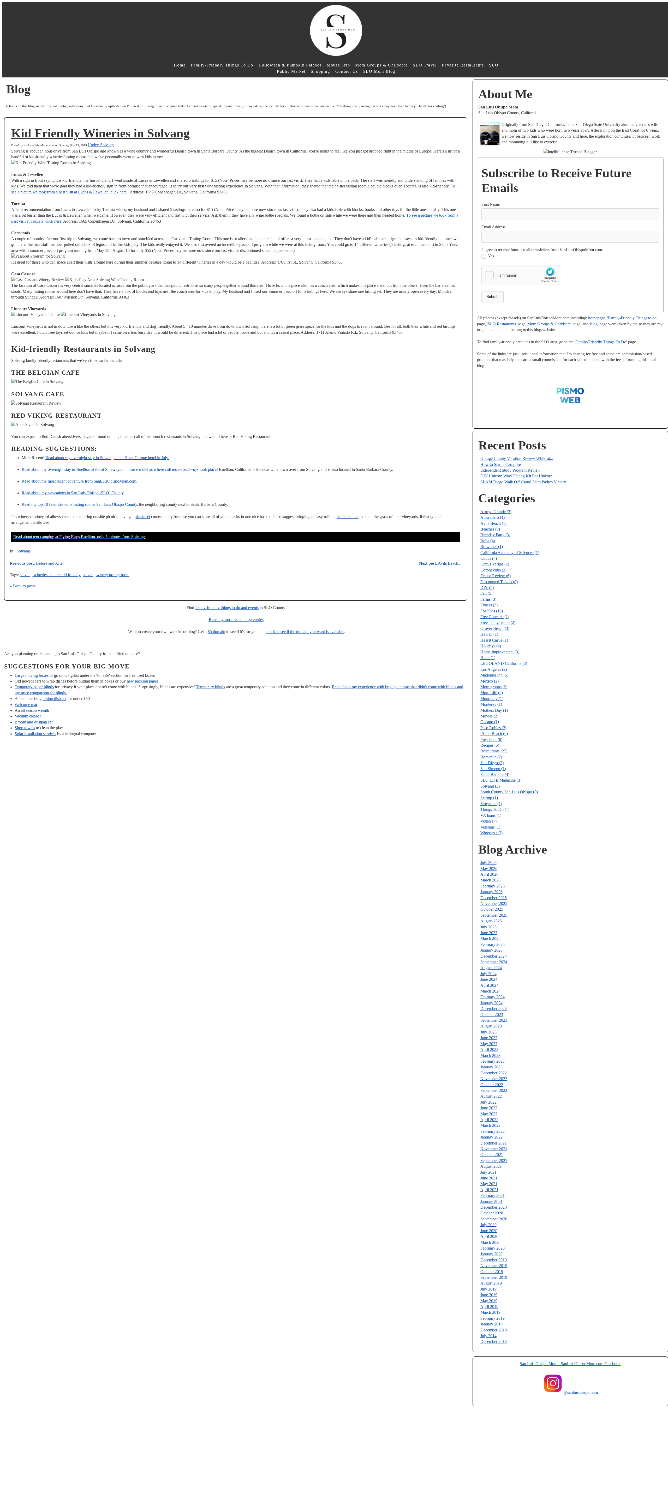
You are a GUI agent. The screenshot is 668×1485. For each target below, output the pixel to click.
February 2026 (492, 886)
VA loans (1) (490, 815)
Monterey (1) (491, 704)
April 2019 (489, 1306)
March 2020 (490, 1242)
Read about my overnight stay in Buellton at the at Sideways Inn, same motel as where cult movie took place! (120, 469)
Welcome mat (26, 704)
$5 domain (216, 631)
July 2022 (488, 1102)
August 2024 (491, 967)
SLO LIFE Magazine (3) (500, 780)
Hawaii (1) (489, 634)
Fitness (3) (489, 605)
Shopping (320, 71)
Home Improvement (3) (499, 652)
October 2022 (491, 1084)
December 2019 (493, 1260)
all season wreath (35, 710)
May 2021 (488, 1184)
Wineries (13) (491, 833)
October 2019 (491, 1271)
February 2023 (492, 1061)
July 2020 (488, 1224)
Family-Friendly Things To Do (222, 65)
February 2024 (492, 997)
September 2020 (493, 1219)
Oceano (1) (489, 722)
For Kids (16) (491, 611)
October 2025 (491, 909)
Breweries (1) (491, 546)
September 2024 (493, 962)
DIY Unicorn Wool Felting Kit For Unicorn (516, 476)
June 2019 (488, 1295)
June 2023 (488, 1038)
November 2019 (493, 1265)
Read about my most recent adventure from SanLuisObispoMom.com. (79, 481)
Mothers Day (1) (494, 710)
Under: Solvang (101, 145)
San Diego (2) (492, 762)
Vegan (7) (488, 821)
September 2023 (493, 1020)
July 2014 (488, 1336)
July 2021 (488, 1172)
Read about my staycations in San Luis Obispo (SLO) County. (73, 493)
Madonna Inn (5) (494, 675)
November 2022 (493, 1078)
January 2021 (491, 1201)
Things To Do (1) (494, 809)
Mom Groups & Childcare (381, 65)
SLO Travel (425, 65)
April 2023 (489, 1049)
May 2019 (488, 1301)
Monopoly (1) (491, 698)
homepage (596, 318)
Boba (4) (487, 541)
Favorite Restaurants (463, 65)
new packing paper (142, 681)
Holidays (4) (490, 646)
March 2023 (490, 1055)
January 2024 (491, 1003)
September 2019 (493, 1277)
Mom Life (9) (491, 692)
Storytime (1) (491, 803)
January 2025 (491, 950)
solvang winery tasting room (106, 575)
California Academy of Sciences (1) (509, 552)
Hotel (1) (487, 657)
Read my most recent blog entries (236, 619)
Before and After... (38, 563)
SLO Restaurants (502, 324)
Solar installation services (35, 734)
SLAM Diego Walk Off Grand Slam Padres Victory (523, 482)
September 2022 (493, 1090)
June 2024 (488, 979)
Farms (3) (488, 599)
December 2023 (493, 1008)
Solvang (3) (490, 786)
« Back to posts (22, 586)
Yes (491, 256)
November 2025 (493, 903)
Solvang (23, 551)
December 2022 (493, 1073)
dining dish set (54, 698)
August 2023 (491, 1026)
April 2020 (489, 1236)
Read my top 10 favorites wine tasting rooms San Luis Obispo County (79, 504)
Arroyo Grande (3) (495, 511)
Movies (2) (489, 716)
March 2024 (490, 991)
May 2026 (488, 868)
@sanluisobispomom (580, 1392)
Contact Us (346, 71)
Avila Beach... (440, 563)
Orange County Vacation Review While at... (516, 458)
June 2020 (488, 1230)
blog (594, 324)
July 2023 (488, 1032)
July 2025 (488, 927)
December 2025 (493, 898)
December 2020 (493, 1207)
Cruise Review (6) (495, 576)
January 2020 (491, 1254)
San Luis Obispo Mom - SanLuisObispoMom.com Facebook (570, 1363)
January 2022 (491, 1137)
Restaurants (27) (493, 751)
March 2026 (490, 880)
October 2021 (491, 1154)
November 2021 (493, 1149)
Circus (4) (488, 558)
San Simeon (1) (493, 768)
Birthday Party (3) (495, 535)
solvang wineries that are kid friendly (50, 575)
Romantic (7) (491, 757)
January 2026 (491, 892)
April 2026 (489, 874)
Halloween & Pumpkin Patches (290, 65)
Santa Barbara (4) (494, 774)
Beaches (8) (490, 529)
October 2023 (491, 1014)
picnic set (142, 516)
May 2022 (488, 1114)
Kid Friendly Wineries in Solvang (100, 133)
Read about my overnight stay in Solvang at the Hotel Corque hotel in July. (107, 457)
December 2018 (493, 1330)
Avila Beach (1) (493, 523)
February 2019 (492, 1318)
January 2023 (491, 1067)
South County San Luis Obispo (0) (509, 792)
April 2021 (489, 1190)
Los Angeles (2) (493, 669)
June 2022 (488, 1108)
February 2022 (492, 1131)
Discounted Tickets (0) (499, 582)
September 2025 (493, 915)
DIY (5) (487, 587)
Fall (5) (486, 593)
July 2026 (488, 862)
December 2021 (493, 1143)
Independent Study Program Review (510, 470)
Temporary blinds (210, 687)
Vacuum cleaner (28, 716)
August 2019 (491, 1283)
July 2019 (488, 1289)
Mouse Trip (338, 65)
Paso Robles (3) (493, 728)
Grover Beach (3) (494, 628)
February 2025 (492, 944)
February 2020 (492, 1248)
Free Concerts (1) (494, 616)
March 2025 (490, 938)
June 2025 (488, 932)
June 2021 (488, 1178)
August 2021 (491, 1166)
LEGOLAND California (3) (503, 663)
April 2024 (489, 985)
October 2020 (491, 1213)
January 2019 (491, 1324)
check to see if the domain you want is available (305, 631)
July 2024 (488, 973)
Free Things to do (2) (497, 622)
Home (180, 65)
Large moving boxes (32, 675)
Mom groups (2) (493, 687)
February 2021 (492, 1195)
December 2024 (493, 956)
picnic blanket (347, 516)
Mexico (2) (489, 681)
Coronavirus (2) (493, 570)
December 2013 (493, 1341)
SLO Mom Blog (379, 71)
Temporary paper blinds (34, 687)
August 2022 (491, 1096)
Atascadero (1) (492, 517)
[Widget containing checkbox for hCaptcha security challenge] (520, 275)
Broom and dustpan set (33, 722)
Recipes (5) (489, 745)
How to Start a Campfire (500, 464)
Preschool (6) (491, 739)
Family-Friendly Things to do (632, 318)
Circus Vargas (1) (494, 564)
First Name (490, 204)
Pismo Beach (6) (494, 733)
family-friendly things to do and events (227, 607)
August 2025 (491, 921)
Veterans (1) (490, 827)
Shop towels (25, 728)
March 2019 (490, 1312)
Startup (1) (489, 798)
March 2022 (490, 1125)
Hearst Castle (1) (494, 640)
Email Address (493, 227)
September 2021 (493, 1160)
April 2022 (489, 1119)
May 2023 (488, 1044)
